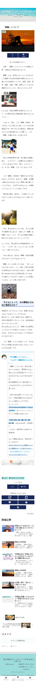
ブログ (5, 478)
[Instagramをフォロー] (10, 497)
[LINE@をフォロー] (10, 502)
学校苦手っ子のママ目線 (17, 478)
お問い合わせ (10, 664)
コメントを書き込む (18, 640)
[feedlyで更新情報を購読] (26, 502)
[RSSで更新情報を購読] (18, 507)
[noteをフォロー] (26, 497)
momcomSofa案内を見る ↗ (18, 455)
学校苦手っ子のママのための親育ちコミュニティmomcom (26, 666)
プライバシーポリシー (18, 672)
